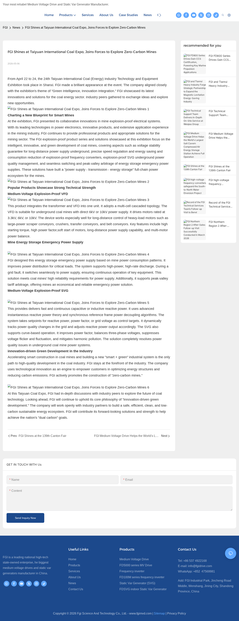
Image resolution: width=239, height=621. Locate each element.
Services (74, 571)
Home (72, 559)
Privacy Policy (176, 613)
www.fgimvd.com (140, 613)
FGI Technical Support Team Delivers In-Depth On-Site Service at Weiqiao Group (220, 113)
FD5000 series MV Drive (136, 565)
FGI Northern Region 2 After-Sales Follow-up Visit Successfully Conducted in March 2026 (219, 224)
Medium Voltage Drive (134, 559)
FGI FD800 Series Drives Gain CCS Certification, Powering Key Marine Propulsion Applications (219, 58)
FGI (5, 27)
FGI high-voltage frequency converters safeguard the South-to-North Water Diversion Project (219, 182)
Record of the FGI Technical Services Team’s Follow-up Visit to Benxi (220, 204)
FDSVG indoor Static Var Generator (143, 589)
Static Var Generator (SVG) (137, 583)
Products (74, 565)
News (16, 27)
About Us (74, 577)
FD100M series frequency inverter (142, 577)
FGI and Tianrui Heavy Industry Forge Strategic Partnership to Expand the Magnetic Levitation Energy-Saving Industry (221, 84)
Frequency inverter (132, 571)
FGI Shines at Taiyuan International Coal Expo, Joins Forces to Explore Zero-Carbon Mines (85, 27)
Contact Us (75, 589)
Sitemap (159, 613)
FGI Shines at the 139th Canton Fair (220, 168)
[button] (160, 15)
